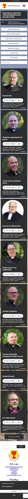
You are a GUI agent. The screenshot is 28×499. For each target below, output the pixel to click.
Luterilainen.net (14, 468)
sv (14, 1)
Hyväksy (14, 491)
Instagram (14, 474)
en (19, 1)
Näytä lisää (14, 437)
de (16, 1)
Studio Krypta (14, 469)
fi (12, 1)
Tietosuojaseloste (7, 486)
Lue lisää (22, 108)
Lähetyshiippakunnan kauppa (14, 467)
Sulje (14, 495)
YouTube (14, 471)
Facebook (14, 472)
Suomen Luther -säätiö (14, 475)
